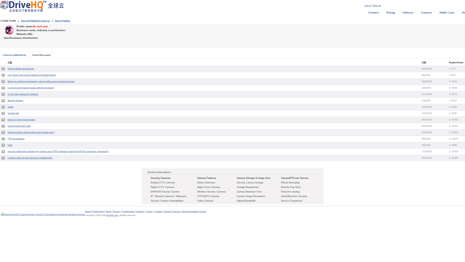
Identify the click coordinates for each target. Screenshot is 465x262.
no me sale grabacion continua (23, 94)
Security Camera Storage (250, 182)
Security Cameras (160, 178)
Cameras (426, 12)
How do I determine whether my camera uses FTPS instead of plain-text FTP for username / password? (58, 151)
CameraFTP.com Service (294, 178)
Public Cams (447, 12)
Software (408, 12)
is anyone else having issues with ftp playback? (31, 88)
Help (10, 145)
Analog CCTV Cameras (163, 182)
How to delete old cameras (21, 69)
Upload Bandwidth (246, 200)
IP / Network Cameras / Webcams (169, 196)
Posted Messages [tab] (41, 55)
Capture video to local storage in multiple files (30, 158)
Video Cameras (205, 200)
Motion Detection (206, 182)
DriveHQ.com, (112, 215)
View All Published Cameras (35, 21)
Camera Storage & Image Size (253, 178)
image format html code (19, 126)
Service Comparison (291, 200)
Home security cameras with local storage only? (31, 132)
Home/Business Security (294, 196)
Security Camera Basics (159, 172)
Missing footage (15, 100)
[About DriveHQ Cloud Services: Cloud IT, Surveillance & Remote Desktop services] (43, 212)
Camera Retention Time (249, 191)
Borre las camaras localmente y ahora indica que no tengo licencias (41, 81)
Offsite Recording (290, 182)
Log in (368, 5)
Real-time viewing (290, 191)
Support (140, 211)
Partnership (98, 211)
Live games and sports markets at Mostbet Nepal (32, 75)
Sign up (377, 5)
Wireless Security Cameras (211, 191)
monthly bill (13, 113)
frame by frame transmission (21, 119)
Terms (109, 211)
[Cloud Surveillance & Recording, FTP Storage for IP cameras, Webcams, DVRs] (32, 6)
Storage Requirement (248, 187)
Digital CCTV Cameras (162, 187)
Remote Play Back (291, 187)
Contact (158, 211)
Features (374, 12)
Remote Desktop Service (194, 211)
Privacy (116, 211)
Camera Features (206, 178)
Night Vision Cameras (208, 187)
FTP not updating (16, 139)
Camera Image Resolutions (251, 196)
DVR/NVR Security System (165, 191)
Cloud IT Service (172, 211)
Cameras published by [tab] (14, 55)
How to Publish (62, 21)
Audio (10, 107)
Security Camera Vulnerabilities (167, 200)
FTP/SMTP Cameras (208, 196)
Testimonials (128, 211)
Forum (149, 211)
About (88, 211)
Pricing (391, 12)
